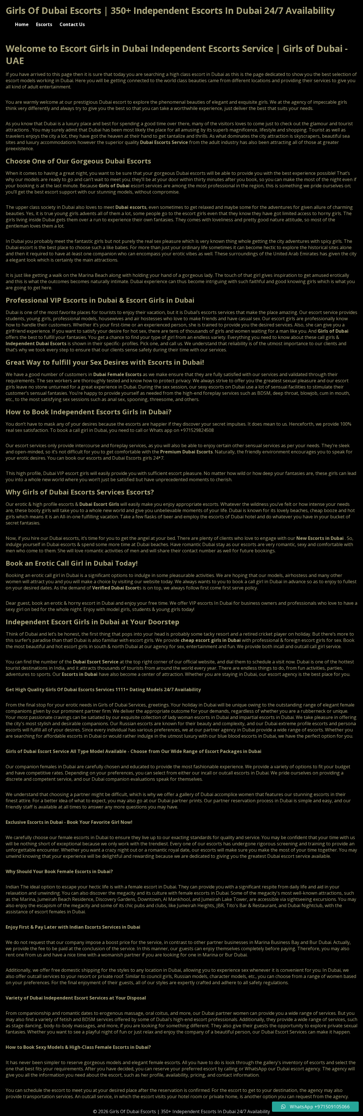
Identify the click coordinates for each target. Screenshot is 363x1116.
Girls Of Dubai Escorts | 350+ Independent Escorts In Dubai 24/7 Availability (170, 10)
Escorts (44, 24)
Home (22, 24)
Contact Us (72, 24)
